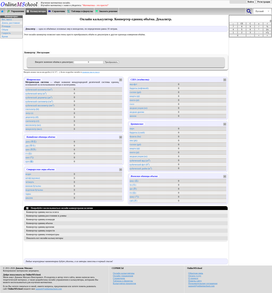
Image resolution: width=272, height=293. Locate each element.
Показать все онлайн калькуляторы (44, 238)
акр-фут (133, 84)
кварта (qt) (135, 96)
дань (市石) (31, 141)
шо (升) (133, 189)
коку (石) (134, 181)
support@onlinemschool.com (49, 289)
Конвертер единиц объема (39, 223)
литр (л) (29, 113)
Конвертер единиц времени (40, 227)
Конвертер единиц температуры (42, 234)
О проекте (193, 278)
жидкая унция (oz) (138, 108)
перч (132, 128)
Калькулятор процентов (124, 283)
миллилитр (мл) (33, 125)
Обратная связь (195, 273)
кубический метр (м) (36, 93)
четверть (30, 182)
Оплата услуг (194, 276)
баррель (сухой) (137, 132)
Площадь (6, 26)
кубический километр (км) (39, 89)
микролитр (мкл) (34, 129)
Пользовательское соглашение (202, 283)
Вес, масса (7, 19)
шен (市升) (31, 149)
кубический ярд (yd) (140, 160)
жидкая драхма (137, 112)
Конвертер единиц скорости (40, 230)
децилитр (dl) (32, 117)
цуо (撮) (29, 161)
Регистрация (263, 2)
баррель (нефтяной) (139, 88)
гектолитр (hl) (32, 109)
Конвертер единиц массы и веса (42, 212)
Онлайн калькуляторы (123, 273)
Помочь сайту (195, 281)
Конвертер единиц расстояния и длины (46, 216)
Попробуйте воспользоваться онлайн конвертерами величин (61, 208)
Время (5, 36)
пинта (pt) (134, 100)
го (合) (133, 193)
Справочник (119, 278)
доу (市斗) (30, 145)
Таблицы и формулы (123, 281)
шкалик (29, 198)
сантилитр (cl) (32, 121)
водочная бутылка (34, 190)
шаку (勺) (134, 197)
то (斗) (133, 185)
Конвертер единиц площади (40, 219)
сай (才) (133, 200)
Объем (5, 29)
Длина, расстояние (11, 23)
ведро (28, 174)
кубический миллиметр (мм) (40, 105)
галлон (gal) (135, 92)
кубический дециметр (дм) (39, 97)
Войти (250, 2)
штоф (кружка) (33, 178)
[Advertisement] (11, 81)
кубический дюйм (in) (141, 168)
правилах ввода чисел (90, 72)
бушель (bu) (135, 136)
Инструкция (43, 52)
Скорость (6, 33)
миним (133, 116)
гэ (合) (29, 153)
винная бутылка (33, 186)
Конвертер (29, 52)
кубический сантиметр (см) (39, 101)
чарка (28, 194)
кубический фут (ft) (139, 164)
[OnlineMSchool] (19, 6)
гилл (132, 104)
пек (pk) (133, 140)
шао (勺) (30, 157)
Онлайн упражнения (123, 276)
